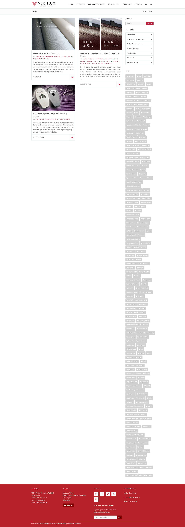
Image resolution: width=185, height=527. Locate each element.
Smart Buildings (145, 439)
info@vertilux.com (41, 502)
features (140, 80)
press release (132, 410)
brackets (147, 386)
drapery (130, 129)
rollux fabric (145, 157)
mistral (130, 141)
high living (131, 76)
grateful (141, 353)
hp (138, 108)
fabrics (141, 100)
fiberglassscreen (146, 292)
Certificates (66, 500)
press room (143, 410)
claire (143, 170)
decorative (131, 255)
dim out (141, 377)
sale (139, 76)
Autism (147, 263)
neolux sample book (142, 104)
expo (148, 100)
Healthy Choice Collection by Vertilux (74, 495)
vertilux (40, 56)
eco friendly (131, 447)
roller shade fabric (133, 153)
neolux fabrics (132, 174)
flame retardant (142, 255)
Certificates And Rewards (135, 44)
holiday (147, 373)
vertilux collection (111, 59)
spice (144, 96)
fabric (129, 231)
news (144, 414)
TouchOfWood (142, 329)
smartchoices (132, 304)
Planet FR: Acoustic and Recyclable (46, 53)
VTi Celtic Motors (133, 361)
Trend (130, 312)
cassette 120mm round (135, 190)
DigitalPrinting (132, 308)
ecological (144, 382)
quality (144, 284)
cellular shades (146, 418)
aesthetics (131, 320)
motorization (131, 451)
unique (137, 276)
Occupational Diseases (135, 475)
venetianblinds (140, 312)
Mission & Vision (68, 493)
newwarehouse (132, 430)
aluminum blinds (142, 129)
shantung (146, 145)
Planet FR (57, 56)
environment (132, 443)
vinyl (149, 231)
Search (149, 23)
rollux (147, 190)
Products (80, 4)
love (149, 353)
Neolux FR (131, 251)
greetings (131, 259)
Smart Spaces (132, 439)
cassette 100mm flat (134, 186)
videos (149, 406)
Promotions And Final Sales (135, 39)
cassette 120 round (112, 61)
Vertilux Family (142, 394)
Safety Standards (147, 467)
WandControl (142, 341)
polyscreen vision (133, 284)
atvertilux (142, 459)
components (131, 377)
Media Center (113, 4)
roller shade (131, 149)
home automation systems (135, 365)
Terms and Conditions (74, 523)
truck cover (131, 227)
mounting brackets (96, 59)
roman (130, 117)
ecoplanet (142, 121)
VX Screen (141, 251)
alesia (130, 104)
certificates (145, 194)
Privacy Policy (61, 523)
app (138, 92)
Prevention (142, 463)
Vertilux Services (133, 422)
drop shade (131, 223)
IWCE (130, 247)
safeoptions (131, 337)
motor (141, 447)
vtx (58, 119)
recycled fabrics (132, 382)
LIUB (150, 398)
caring (139, 357)
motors (146, 92)
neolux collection (133, 202)
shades (138, 117)
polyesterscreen (133, 292)
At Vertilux (130, 58)
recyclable (140, 296)
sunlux (130, 206)
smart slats (148, 117)
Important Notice (133, 418)
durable (130, 300)
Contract (64, 56)
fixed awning (146, 219)
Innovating (131, 369)
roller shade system (134, 166)
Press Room (131, 34)
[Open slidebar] (151, 4)
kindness (131, 357)
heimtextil (137, 88)
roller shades (48, 56)
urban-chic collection (134, 280)
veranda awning (144, 223)
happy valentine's (133, 243)
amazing (130, 288)
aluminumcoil (132, 316)
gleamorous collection (134, 386)
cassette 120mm (147, 178)
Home (71, 4)
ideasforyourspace (143, 320)
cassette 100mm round (135, 182)
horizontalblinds (133, 324)
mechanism (40, 119)
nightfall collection (142, 402)
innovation (108, 63)
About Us (138, 4)
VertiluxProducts (144, 451)
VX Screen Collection (134, 263)
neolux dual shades (97, 63)
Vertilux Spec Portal (130, 493)
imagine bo (146, 108)
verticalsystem (143, 337)
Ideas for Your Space (96, 4)
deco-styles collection (134, 373)
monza (130, 210)
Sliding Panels (132, 272)
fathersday (147, 280)
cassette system (141, 141)
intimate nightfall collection (136, 390)
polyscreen (131, 100)
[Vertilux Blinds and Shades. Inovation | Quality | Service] (43, 4)
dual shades (147, 198)
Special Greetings (132, 48)
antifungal (131, 80)
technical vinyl (139, 231)
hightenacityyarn (142, 300)
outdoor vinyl (132, 235)
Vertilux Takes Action (134, 426)
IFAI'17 (142, 308)
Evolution (131, 398)
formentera (131, 121)
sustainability (143, 443)
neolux (146, 166)
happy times (131, 353)
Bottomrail (131, 345)
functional (143, 316)
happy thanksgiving (134, 239)
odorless (130, 296)
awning (138, 210)
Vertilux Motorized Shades (135, 435)
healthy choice (142, 369)
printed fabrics (132, 137)
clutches (48, 119)
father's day (140, 133)
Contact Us (126, 4)
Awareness (141, 398)
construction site (143, 227)
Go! (119, 517)
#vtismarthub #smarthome (135, 406)
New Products (131, 53)
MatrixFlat (131, 341)
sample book (146, 113)
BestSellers (143, 304)
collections (131, 394)
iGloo (139, 259)
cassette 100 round (86, 61)
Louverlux (145, 324)
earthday (130, 455)
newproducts (132, 459)
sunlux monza (140, 206)
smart (129, 113)
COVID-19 (147, 426)
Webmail (69, 505)
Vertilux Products (132, 62)
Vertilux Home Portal (130, 501)
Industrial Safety (133, 467)
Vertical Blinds (43, 59)
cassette (142, 174)
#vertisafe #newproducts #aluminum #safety (141, 333)
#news (144, 361)
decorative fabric (133, 170)
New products (132, 349)
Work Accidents (132, 471)
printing (147, 125)
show (145, 88)
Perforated (131, 329)
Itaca (141, 349)
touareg (130, 133)
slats (136, 113)
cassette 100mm (133, 178)
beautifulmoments (142, 288)
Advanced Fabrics (141, 247)
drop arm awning (133, 219)
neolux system (146, 202)
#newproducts (141, 455)
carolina (142, 137)
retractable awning (133, 214)
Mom (129, 276)
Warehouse (131, 463)
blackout (130, 108)
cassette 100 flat (99, 61)
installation (141, 345)
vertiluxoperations (133, 414)
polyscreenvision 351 (134, 125)
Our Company (67, 498)
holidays (130, 402)
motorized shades (133, 96)
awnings (130, 92)
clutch (54, 119)
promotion (148, 76)
